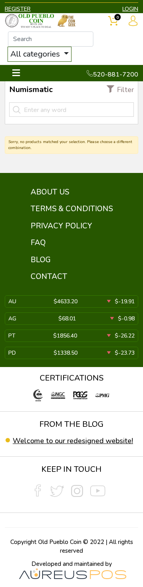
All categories (36, 54)
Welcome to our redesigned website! (73, 441)
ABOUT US (50, 192)
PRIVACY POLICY (61, 226)
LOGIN (130, 9)
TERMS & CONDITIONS (72, 209)
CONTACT (49, 276)
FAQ (38, 243)
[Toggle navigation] (16, 73)
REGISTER (18, 9)
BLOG (41, 260)
